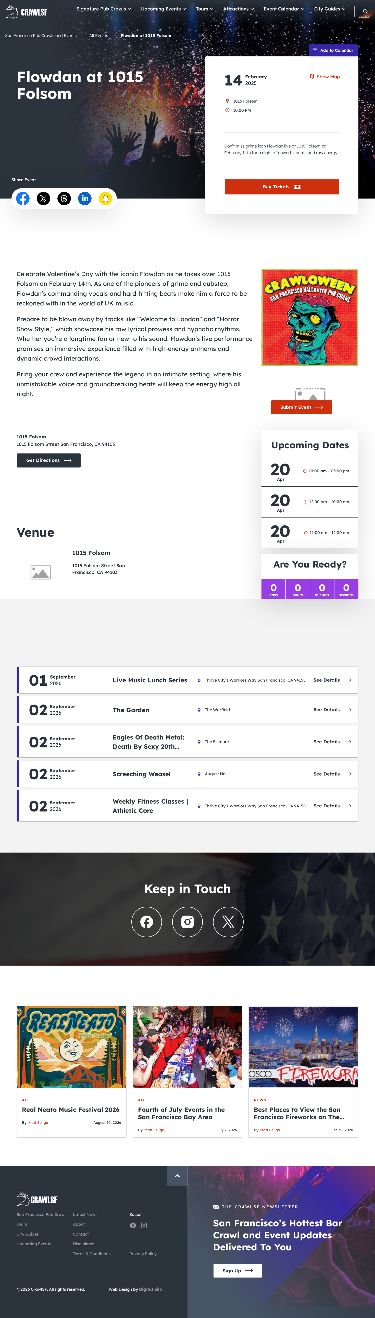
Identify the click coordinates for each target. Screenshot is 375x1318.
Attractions (236, 9)
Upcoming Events (161, 9)
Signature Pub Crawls (101, 9)
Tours (202, 9)
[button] (365, 11)
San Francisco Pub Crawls (42, 1214)
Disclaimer (83, 1243)
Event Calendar (281, 9)
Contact (81, 1234)
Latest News (85, 1214)
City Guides (327, 9)
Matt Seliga (38, 1122)
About (79, 1224)
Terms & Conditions (92, 1253)
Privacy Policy (143, 1253)
